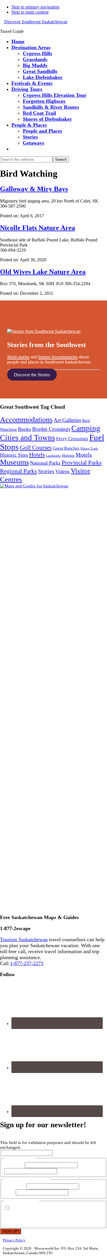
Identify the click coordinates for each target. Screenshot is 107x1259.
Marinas (68, 455)
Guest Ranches (66, 448)
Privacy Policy (14, 1240)
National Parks (45, 463)
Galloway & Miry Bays (34, 189)
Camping (85, 428)
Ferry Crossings (72, 438)
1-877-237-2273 (26, 963)
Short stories (18, 356)
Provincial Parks (82, 463)
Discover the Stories (32, 374)
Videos (62, 471)
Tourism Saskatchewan (24, 939)
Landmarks (53, 455)
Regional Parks (18, 471)
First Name (14, 1165)
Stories (46, 471)
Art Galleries (67, 420)
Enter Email (14, 1186)
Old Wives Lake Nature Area (43, 271)
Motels (84, 455)
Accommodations (26, 420)
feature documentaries (58, 356)
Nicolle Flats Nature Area (37, 227)
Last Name (88, 1165)
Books (24, 429)
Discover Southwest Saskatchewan (35, 21)
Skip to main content (30, 12)
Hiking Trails (89, 448)
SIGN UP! (10, 1231)
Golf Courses (36, 447)
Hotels (37, 455)
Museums (14, 462)
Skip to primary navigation (35, 7)
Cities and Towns (27, 437)
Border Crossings (51, 429)
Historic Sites (14, 455)
